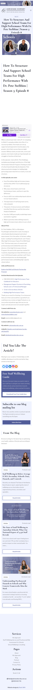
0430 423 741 (17, 681)
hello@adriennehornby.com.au (14, 335)
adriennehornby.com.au (16, 325)
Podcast (16, 660)
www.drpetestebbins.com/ (9, 314)
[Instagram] (13, 366)
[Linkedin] (10, 366)
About (16, 653)
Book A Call (16, 673)
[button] (31, 10)
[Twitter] (3, 366)
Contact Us (16, 662)
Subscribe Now (16, 422)
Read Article (16, 498)
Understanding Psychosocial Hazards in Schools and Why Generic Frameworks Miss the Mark (15, 585)
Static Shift (22, 687)
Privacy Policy (16, 665)
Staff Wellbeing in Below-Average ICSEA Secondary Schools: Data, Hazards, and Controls (16, 476)
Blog (16, 658)
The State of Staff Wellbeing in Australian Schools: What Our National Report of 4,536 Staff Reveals (15, 531)
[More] (16, 366)
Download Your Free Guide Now (16, 394)
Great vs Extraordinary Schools (13, 289)
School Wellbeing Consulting (16, 645)
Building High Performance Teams (14, 292)
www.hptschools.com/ (16, 312)
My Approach (16, 638)
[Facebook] (6, 366)
